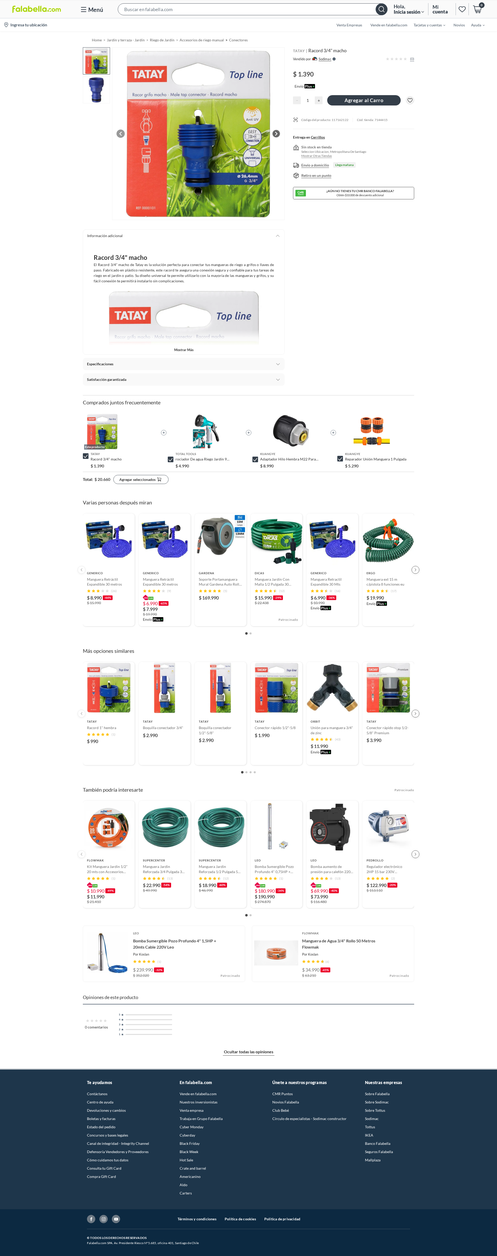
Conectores (238, 40)
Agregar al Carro (364, 100)
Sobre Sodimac (377, 1102)
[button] (253, 9)
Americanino (190, 1176)
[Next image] (276, 134)
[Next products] (415, 570)
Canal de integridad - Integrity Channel (118, 1143)
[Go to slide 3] (251, 772)
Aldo (183, 1185)
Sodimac (372, 1118)
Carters (186, 1193)
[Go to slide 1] (246, 633)
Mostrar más (184, 350)
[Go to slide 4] (255, 772)
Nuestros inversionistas (198, 1102)
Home (97, 40)
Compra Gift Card (101, 1176)
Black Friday (190, 1143)
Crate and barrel (193, 1168)
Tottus (370, 1127)
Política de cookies (240, 1219)
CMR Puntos (282, 1094)
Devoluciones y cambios (106, 1110)
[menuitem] (426, 25)
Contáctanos (97, 1094)
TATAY (299, 51)
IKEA (369, 1135)
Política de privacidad (282, 1219)
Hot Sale (186, 1160)
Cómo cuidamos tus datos (107, 1160)
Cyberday (187, 1135)
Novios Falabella (285, 1102)
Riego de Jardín (162, 40)
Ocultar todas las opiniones (248, 1051)
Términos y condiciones (197, 1219)
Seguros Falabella (379, 1151)
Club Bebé (280, 1110)
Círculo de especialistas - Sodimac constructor (309, 1118)
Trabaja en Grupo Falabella (201, 1118)
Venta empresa (191, 1110)
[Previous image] (120, 134)
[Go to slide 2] (251, 633)
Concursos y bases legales (107, 1135)
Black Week (189, 1151)
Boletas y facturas (101, 1118)
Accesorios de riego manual (202, 40)
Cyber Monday (191, 1127)
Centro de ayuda (100, 1102)
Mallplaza (373, 1160)
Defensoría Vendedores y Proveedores (118, 1151)
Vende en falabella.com (198, 1094)
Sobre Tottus (375, 1110)
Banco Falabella (377, 1143)
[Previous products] (81, 570)
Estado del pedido (101, 1127)
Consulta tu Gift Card (104, 1168)
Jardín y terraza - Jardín (126, 40)
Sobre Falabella (377, 1094)
